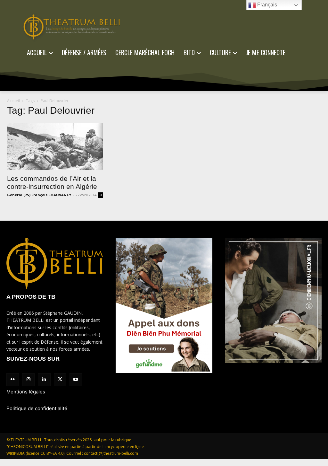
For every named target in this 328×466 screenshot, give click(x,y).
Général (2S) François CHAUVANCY (39, 194)
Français (266, 4)
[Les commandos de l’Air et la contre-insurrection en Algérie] (55, 146)
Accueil (13, 100)
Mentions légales (25, 392)
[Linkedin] (44, 379)
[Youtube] (76, 379)
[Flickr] (12, 379)
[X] (60, 379)
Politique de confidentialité (36, 408)
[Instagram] (28, 379)
